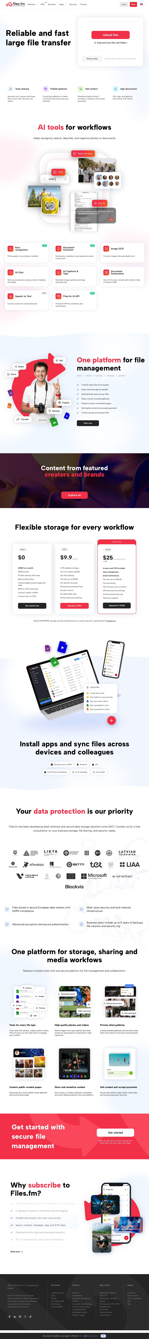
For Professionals (57, 1301)
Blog (129, 1304)
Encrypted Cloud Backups (82, 1304)
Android (83, 764)
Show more (15, 1252)
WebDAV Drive (105, 1307)
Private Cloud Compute (81, 1307)
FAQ (128, 1301)
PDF (112, 1304)
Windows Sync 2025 (63, 764)
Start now (88, 423)
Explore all (74, 495)
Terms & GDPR (57, 1307)
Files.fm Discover (106, 1312)
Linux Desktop (81, 772)
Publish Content (78, 1315)
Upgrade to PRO (74, 606)
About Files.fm (132, 1296)
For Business (56, 1304)
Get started (115, 1132)
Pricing (54, 1298)
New (133, 4)
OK (103, 1336)
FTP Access (104, 1310)
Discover (73, 4)
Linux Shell (100, 772)
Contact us (111, 621)
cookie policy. (92, 1336)
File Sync (75, 1293)
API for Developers (134, 1298)
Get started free (32, 606)
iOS (96, 764)
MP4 (118, 1304)
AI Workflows (77, 1296)
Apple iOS (103, 1296)
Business (52, 4)
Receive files (92, 59)
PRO (43, 4)
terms (81, 1336)
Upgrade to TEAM (117, 605)
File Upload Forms (79, 1310)
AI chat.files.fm (105, 1315)
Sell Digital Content (79, 1312)
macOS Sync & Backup (57, 772)
